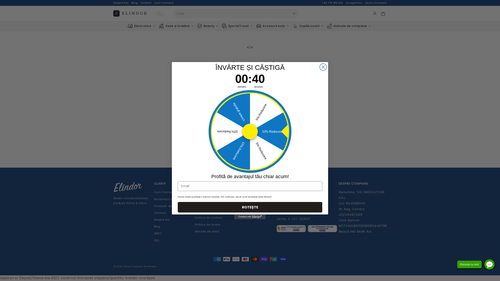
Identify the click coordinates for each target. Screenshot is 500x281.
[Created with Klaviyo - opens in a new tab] (250, 216)
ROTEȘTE (250, 207)
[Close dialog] (323, 67)
